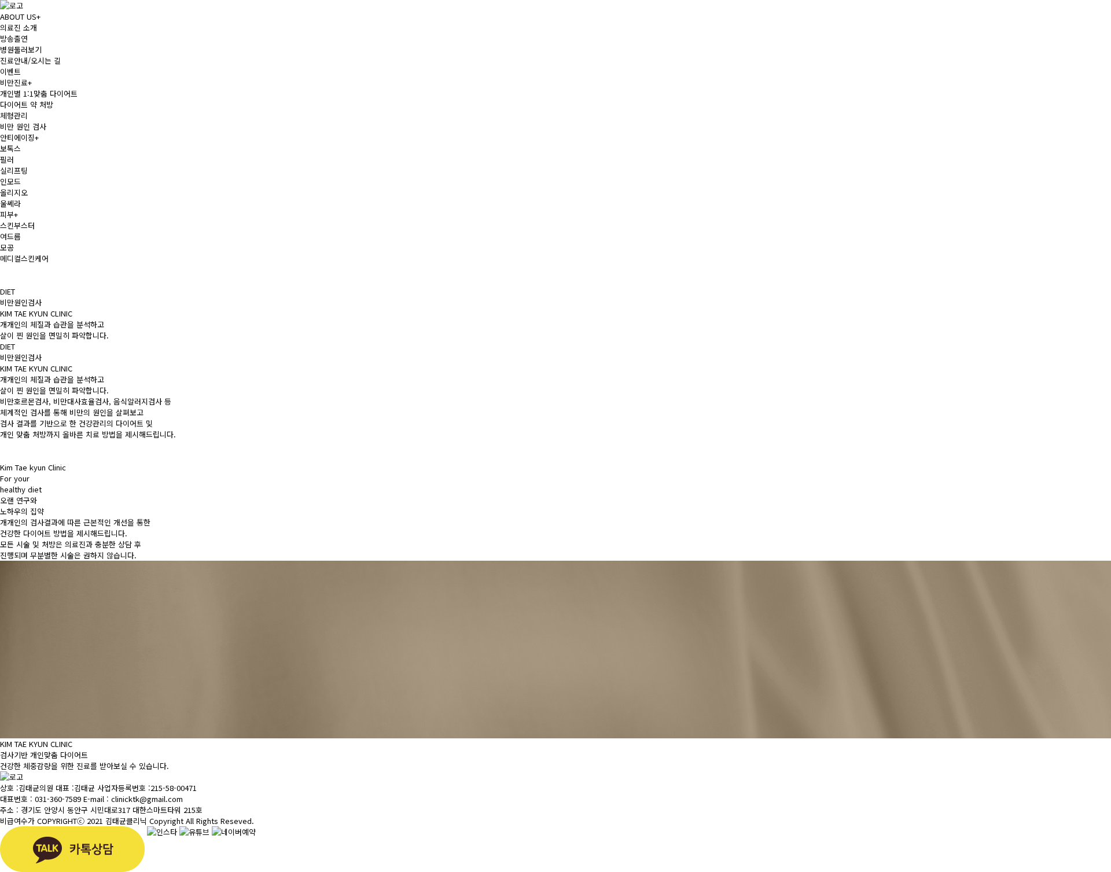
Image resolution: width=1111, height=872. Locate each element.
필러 (7, 159)
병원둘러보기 (21, 49)
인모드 (10, 181)
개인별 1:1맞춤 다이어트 (39, 93)
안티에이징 (19, 137)
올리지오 (14, 192)
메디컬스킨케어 (24, 258)
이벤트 (10, 71)
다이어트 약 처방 (26, 104)
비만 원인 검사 (23, 126)
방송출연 (14, 38)
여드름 (10, 236)
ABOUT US (20, 16)
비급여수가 (17, 820)
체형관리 (14, 115)
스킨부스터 (17, 225)
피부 (9, 214)
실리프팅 (14, 170)
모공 (7, 247)
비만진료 (16, 82)
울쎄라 (10, 203)
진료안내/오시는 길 (30, 60)
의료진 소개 (18, 27)
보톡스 (10, 148)
